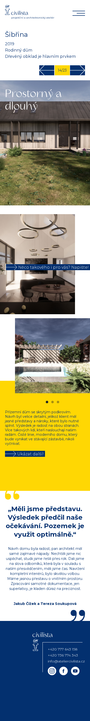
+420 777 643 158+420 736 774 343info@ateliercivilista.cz (66, 655)
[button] (80, 355)
